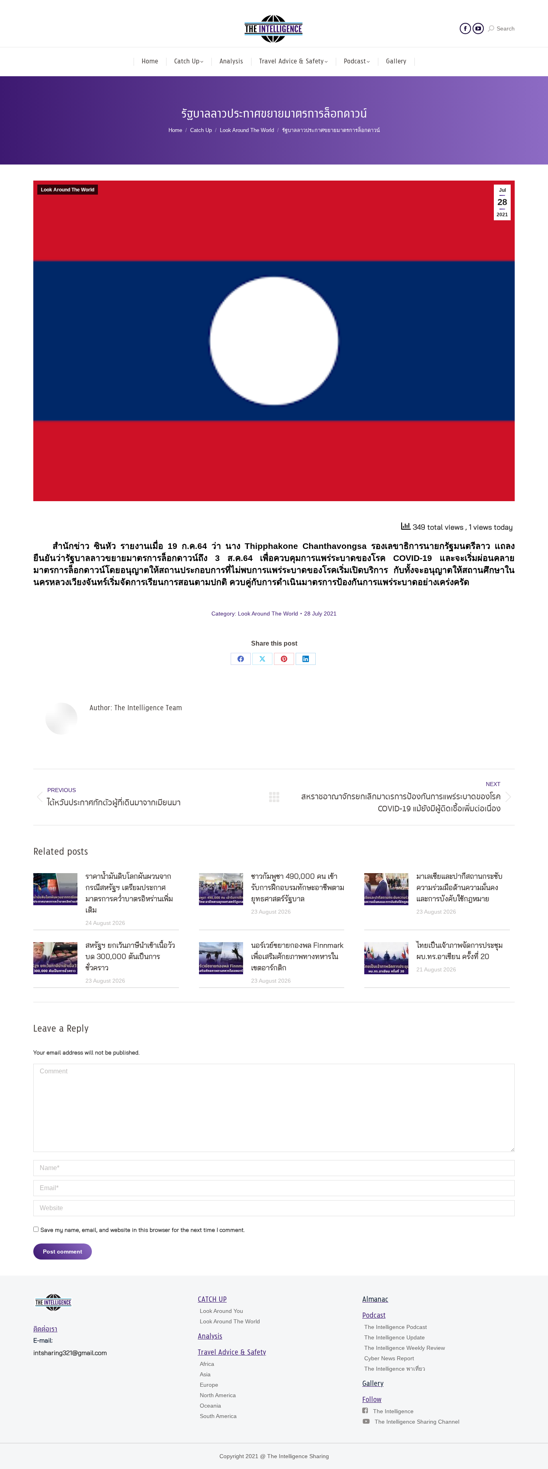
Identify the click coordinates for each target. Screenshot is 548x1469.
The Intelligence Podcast (395, 1327)
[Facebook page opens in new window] (465, 28)
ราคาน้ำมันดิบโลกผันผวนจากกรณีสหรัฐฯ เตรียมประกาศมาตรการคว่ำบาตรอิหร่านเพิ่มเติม (129, 893)
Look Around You (221, 1311)
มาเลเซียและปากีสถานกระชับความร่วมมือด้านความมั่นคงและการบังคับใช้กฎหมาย (459, 888)
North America (218, 1395)
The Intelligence (393, 1411)
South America (218, 1416)
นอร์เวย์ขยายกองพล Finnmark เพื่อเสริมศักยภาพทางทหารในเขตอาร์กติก (297, 957)
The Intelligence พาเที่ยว (394, 1368)
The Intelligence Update (394, 1337)
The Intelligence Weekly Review (404, 1348)
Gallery (373, 1384)
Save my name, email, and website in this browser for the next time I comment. (143, 1230)
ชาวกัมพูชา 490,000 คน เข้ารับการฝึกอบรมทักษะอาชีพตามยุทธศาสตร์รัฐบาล (297, 888)
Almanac (375, 1299)
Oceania (210, 1405)
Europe (209, 1385)
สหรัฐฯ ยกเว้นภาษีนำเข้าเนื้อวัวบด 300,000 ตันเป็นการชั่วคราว (130, 957)
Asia (205, 1374)
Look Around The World (67, 190)
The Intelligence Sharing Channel (417, 1421)
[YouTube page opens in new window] (478, 28)
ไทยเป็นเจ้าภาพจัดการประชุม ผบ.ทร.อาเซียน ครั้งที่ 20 (459, 951)
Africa (207, 1364)
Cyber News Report (389, 1358)
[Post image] (55, 889)
